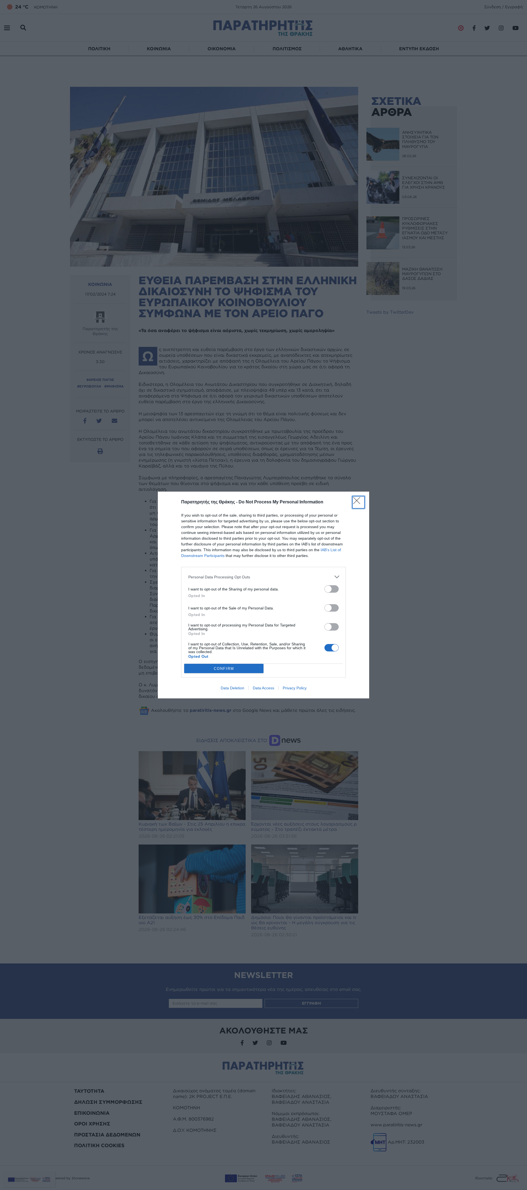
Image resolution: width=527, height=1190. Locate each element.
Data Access (263, 688)
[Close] (358, 502)
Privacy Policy (295, 688)
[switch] (331, 589)
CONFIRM (224, 669)
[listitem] (263, 577)
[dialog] (263, 595)
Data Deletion (232, 688)
